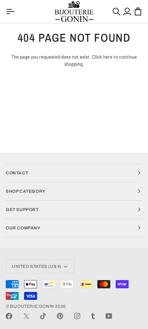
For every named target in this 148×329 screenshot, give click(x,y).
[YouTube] (109, 316)
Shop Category (26, 191)
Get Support (22, 209)
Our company (23, 227)
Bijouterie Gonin (32, 306)
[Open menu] (11, 11)
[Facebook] (9, 316)
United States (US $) (36, 266)
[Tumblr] (93, 316)
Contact (17, 172)
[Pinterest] (60, 316)
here (107, 57)
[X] (26, 316)
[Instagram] (77, 316)
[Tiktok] (43, 316)
